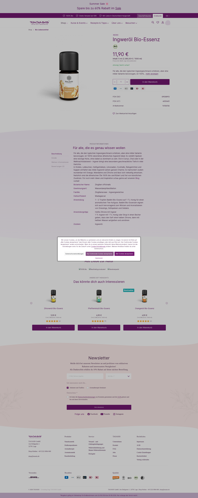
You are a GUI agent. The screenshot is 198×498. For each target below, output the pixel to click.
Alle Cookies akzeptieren (124, 254)
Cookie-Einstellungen (98, 246)
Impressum (99, 258)
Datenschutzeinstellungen (74, 254)
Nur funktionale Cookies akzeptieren (99, 254)
